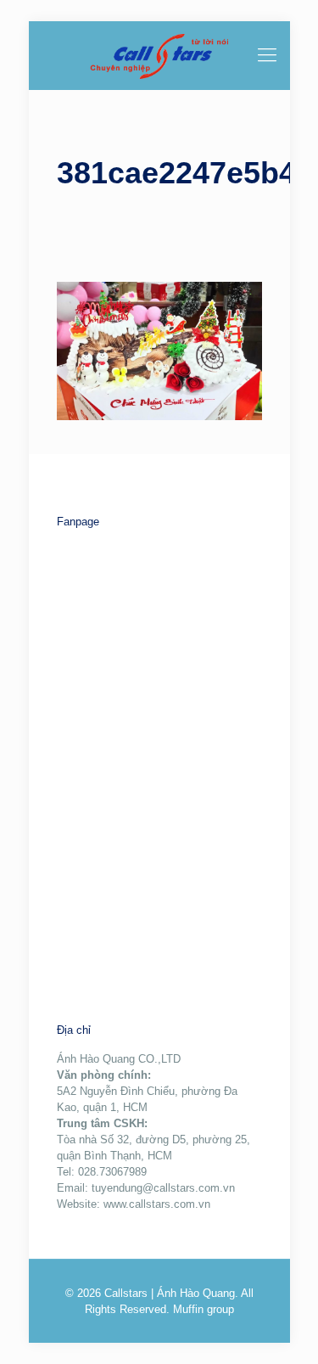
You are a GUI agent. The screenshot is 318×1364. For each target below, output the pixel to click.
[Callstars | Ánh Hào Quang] (159, 55)
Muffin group (203, 1309)
